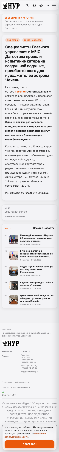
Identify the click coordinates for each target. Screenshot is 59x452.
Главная (5, 356)
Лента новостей (33, 40)
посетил (20, 91)
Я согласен (30, 444)
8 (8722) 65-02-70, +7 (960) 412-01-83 (29, 367)
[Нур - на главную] (15, 5)
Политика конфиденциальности (16, 387)
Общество (12, 40)
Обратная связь (22, 382)
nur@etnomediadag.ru (29, 372)
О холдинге (7, 382)
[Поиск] (27, 6)
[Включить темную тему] (34, 6)
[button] (54, 6)
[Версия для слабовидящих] (41, 5)
